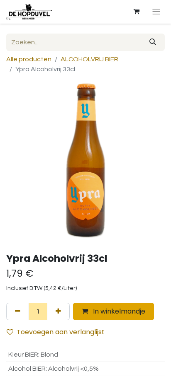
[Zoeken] (153, 42)
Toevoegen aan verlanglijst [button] (61, 332)
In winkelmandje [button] (118, 311)
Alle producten (28, 59)
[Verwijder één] (17, 311)
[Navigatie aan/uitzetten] (156, 11)
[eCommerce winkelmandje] (136, 11)
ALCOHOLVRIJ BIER (89, 59)
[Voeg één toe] (58, 311)
